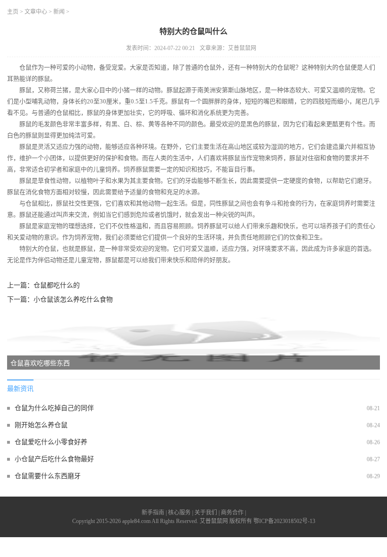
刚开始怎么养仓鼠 (41, 425)
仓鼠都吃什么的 (57, 285)
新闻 (59, 11)
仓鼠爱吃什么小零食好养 (51, 442)
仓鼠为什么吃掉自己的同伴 (54, 408)
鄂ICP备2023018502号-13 (284, 521)
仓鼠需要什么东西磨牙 (48, 476)
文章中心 (36, 11)
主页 (12, 11)
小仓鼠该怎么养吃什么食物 (73, 299)
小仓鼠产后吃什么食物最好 (54, 459)
